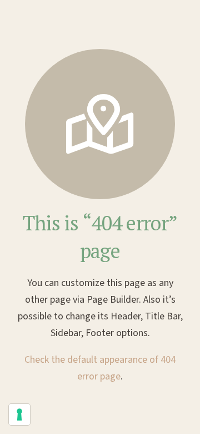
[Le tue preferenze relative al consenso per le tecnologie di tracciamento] (19, 414)
